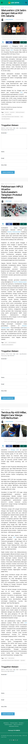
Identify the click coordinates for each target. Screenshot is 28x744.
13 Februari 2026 (19, 19)
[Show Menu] (2, 2)
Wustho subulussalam (7, 344)
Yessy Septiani (9, 19)
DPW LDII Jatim (20, 112)
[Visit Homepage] (14, 2)
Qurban (23, 660)
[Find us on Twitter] (11, 740)
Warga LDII (15, 450)
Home (2, 7)
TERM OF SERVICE (17, 724)
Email (2, 158)
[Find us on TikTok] (17, 740)
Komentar (4, 133)
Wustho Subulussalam (14, 232)
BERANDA (6, 722)
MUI (12, 50)
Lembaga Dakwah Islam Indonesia (10, 116)
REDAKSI (21, 722)
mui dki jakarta (6, 118)
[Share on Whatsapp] (23, 42)
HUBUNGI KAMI (8, 724)
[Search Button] (26, 2)
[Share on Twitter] (16, 42)
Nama (2, 151)
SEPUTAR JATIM (8, 7)
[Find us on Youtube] (13, 740)
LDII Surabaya (12, 342)
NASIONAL (7, 409)
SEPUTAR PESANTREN (10, 183)
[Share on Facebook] (9, 42)
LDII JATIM (8, 114)
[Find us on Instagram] (15, 740)
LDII (21, 92)
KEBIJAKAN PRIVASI (14, 726)
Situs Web (4, 165)
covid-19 (12, 112)
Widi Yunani (9, 201)
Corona (7, 112)
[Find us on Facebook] (9, 740)
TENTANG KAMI (13, 722)
